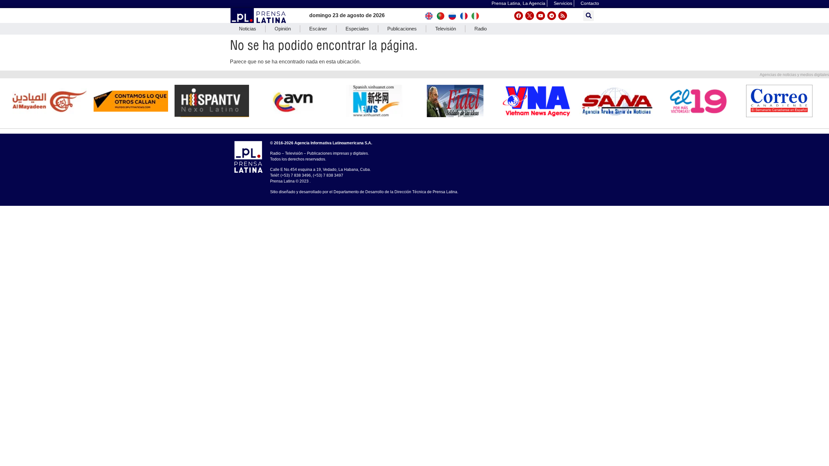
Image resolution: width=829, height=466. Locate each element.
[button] (588, 15)
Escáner (318, 28)
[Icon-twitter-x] (529, 15)
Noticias (247, 28)
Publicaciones (402, 28)
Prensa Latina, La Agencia (518, 3)
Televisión (445, 28)
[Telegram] (551, 15)
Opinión (283, 28)
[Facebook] (518, 15)
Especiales (357, 28)
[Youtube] (540, 15)
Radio (480, 28)
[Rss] (562, 15)
